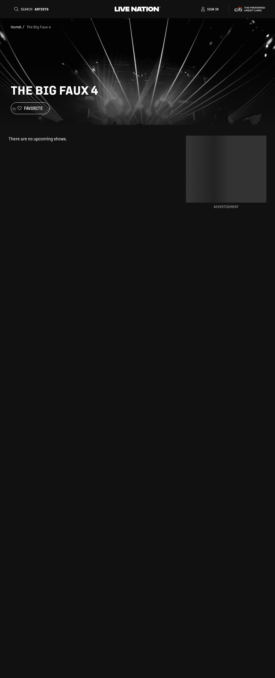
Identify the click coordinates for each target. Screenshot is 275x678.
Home (15, 26)
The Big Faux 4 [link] (39, 26)
